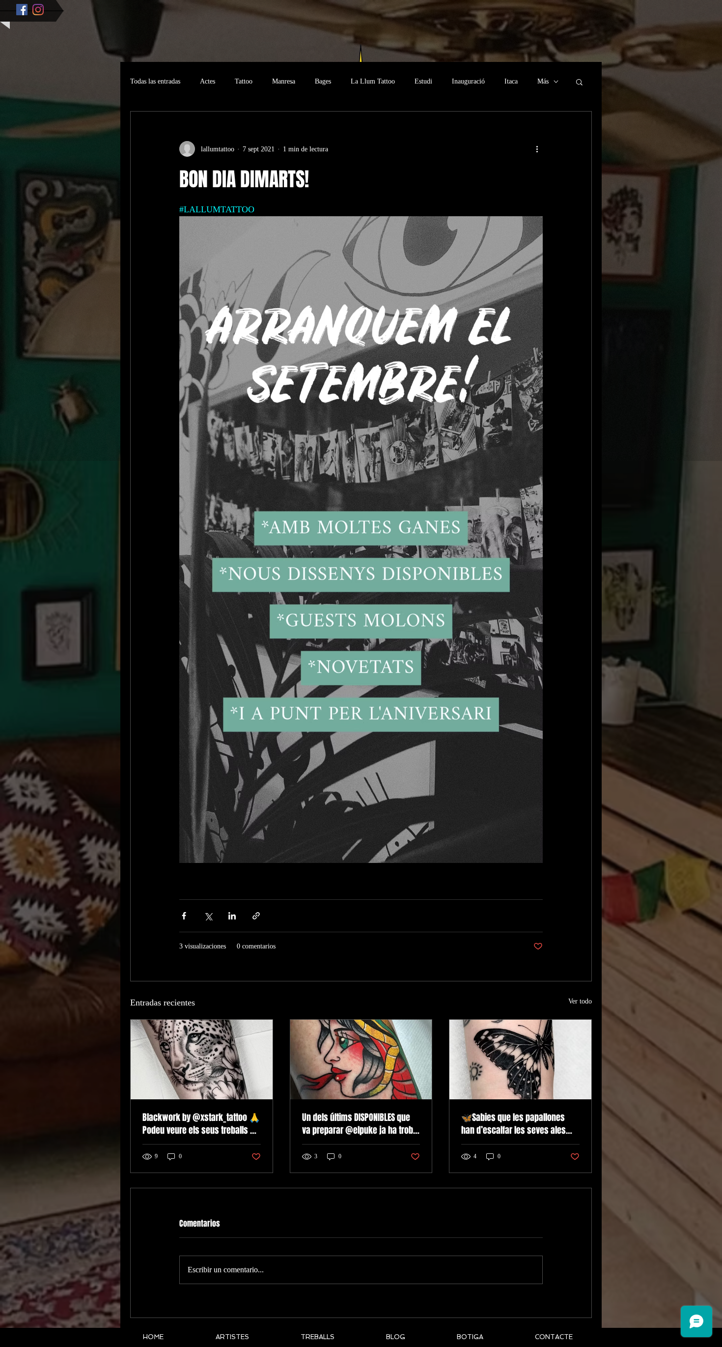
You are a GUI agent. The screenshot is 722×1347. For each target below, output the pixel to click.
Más (543, 81)
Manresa (283, 81)
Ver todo (580, 1001)
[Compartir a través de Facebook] (184, 915)
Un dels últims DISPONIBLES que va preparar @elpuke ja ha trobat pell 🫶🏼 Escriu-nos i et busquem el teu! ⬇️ (361, 1124)
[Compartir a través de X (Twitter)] (208, 915)
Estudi (423, 81)
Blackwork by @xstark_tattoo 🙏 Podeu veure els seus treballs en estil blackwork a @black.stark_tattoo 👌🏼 (201, 1124)
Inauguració (468, 81)
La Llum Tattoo (373, 81)
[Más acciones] (537, 149)
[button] (579, 82)
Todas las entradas (155, 81)
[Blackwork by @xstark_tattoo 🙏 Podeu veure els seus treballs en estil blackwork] (202, 1059)
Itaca (511, 81)
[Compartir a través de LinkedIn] (232, 915)
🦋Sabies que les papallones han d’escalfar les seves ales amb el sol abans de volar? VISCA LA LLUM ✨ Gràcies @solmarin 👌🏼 (519, 1124)
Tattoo (243, 81)
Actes (207, 81)
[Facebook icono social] (22, 9)
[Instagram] (38, 9)
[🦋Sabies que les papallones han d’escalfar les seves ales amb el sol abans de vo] (520, 1059)
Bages (323, 81)
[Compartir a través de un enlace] (256, 915)
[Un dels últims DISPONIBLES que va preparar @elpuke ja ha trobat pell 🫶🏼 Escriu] (361, 1059)
